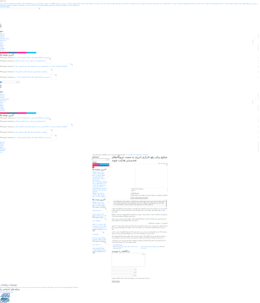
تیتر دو (128, 154)
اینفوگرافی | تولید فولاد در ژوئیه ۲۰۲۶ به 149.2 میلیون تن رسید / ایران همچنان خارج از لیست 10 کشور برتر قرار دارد (161, 3)
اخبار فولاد (2, 33)
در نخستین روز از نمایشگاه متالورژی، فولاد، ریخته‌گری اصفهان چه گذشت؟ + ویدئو (82, 3)
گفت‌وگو (2, 45)
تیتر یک (27, 287)
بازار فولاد (2, 35)
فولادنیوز (115, 244)
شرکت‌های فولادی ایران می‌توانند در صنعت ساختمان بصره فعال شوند (205, 3)
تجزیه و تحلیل (3, 40)
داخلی (1, 43)
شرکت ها (2, 50)
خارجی (1, 42)
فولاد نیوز (160, 208)
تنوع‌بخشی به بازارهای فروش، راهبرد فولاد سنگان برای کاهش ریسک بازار (118, 3)
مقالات (1, 46)
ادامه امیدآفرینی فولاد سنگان (6, 5)
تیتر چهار (17, 287)
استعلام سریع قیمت (4, 38)
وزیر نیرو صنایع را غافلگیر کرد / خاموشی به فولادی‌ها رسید (49, 3)
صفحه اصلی (145, 154)
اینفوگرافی (2, 48)
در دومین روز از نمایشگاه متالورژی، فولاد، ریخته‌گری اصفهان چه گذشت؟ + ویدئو (239, 3)
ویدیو (1, 152)
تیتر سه (24, 287)
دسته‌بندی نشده (33, 287)
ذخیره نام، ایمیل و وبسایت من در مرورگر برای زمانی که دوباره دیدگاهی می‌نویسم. (130, 278)
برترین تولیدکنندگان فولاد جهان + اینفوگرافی (26, 3)
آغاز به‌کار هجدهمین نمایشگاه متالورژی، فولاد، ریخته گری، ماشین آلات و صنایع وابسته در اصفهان (35, 5)
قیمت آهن (2, 37)
